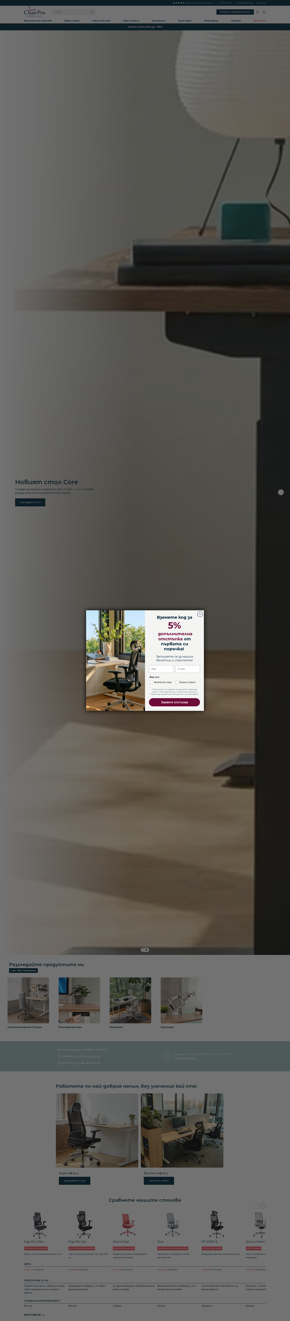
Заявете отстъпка (174, 702)
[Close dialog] (200, 614)
